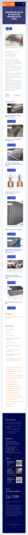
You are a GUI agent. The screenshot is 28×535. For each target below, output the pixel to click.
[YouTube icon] (15, 527)
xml (16, 515)
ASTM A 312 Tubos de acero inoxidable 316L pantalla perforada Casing (13, 277)
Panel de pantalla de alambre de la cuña (13, 346)
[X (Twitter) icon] (14, 527)
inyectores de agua (10, 451)
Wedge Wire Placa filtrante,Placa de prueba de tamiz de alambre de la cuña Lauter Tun (14, 251)
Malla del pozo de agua (11, 342)
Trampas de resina (10, 335)
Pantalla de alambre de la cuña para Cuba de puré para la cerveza (13, 359)
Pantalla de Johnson (10, 448)
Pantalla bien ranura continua (12, 449)
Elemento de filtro (10, 329)
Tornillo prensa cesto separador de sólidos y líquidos (13, 355)
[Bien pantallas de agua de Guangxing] (9, 4)
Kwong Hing (16, 95)
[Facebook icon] (12, 527)
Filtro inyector (9, 332)
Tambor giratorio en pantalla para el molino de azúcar (14, 339)
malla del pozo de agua (11, 441)
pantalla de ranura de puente (12, 442)
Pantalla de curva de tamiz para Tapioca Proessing (12, 350)
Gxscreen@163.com (15, 429)
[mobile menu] (23, 4)
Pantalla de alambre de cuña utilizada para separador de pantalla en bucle (14, 164)
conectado (14, 316)
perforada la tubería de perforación (13, 452)
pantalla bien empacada (11, 447)
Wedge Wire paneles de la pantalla (13, 229)
